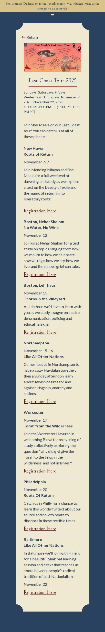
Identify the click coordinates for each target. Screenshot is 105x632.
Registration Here (40, 211)
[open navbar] (52, 16)
